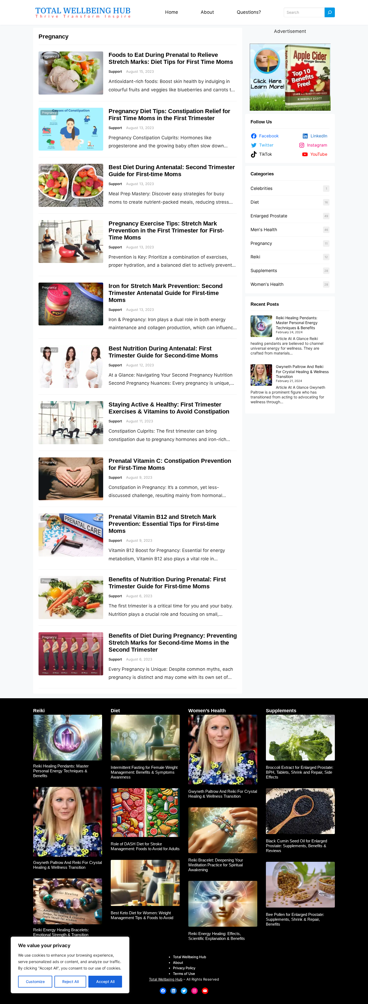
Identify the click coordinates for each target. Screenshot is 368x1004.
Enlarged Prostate (269, 215)
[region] (70, 965)
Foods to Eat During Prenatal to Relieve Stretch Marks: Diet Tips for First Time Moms (171, 58)
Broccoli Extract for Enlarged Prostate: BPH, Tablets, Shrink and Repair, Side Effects (299, 772)
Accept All (105, 981)
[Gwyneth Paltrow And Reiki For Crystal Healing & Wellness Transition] (261, 375)
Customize (35, 981)
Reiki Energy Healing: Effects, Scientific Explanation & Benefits (216, 936)
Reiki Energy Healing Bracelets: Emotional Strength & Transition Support (61, 934)
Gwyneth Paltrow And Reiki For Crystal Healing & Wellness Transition (302, 371)
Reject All (70, 981)
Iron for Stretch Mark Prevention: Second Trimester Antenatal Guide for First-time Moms (166, 293)
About (207, 12)
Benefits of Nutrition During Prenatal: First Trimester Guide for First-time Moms (167, 583)
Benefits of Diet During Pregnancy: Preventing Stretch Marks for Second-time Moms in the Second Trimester (173, 642)
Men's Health (264, 229)
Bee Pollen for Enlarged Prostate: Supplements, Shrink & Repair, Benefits (295, 919)
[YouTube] (205, 991)
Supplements (264, 270)
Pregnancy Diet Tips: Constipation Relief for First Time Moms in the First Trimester (169, 114)
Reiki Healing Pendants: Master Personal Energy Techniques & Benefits (297, 322)
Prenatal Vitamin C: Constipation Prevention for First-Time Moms (170, 464)
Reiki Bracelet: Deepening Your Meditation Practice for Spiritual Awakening (215, 865)
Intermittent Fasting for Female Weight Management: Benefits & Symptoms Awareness (144, 772)
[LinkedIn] (173, 991)
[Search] (330, 13)
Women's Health (267, 284)
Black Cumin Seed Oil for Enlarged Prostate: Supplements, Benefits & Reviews (296, 846)
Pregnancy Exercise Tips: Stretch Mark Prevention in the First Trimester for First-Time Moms (166, 230)
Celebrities (261, 188)
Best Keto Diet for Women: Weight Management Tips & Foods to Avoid (142, 915)
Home (171, 12)
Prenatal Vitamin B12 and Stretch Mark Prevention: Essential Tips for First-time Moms (164, 523)
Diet (255, 202)
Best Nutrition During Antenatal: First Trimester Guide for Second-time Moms (163, 352)
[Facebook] (163, 991)
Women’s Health (207, 710)
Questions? (249, 12)
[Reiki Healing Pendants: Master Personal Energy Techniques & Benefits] (261, 326)
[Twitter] (184, 991)
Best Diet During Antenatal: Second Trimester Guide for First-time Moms (172, 171)
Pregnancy (49, 56)
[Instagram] (194, 991)
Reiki (255, 256)
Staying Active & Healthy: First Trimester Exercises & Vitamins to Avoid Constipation (169, 408)
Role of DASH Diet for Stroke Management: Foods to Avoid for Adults (145, 846)
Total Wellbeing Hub (165, 979)
